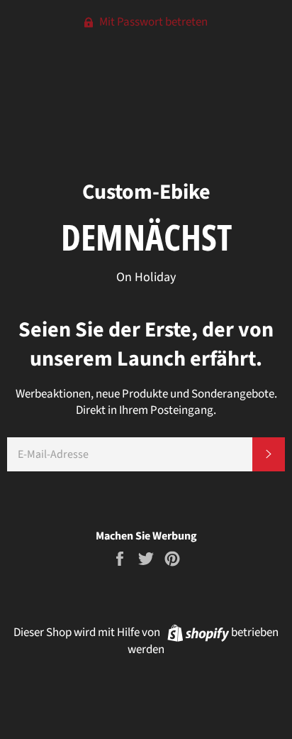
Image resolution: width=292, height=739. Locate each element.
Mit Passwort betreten (152, 22)
